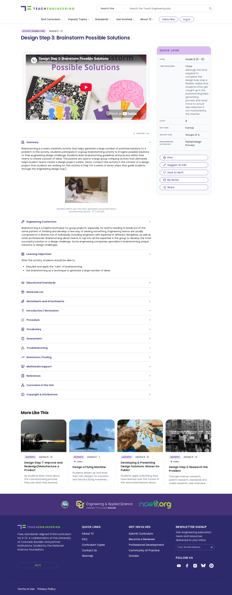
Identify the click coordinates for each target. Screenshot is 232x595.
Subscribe (168, 19)
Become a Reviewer (142, 539)
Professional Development (146, 545)
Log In (186, 19)
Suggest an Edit (176, 165)
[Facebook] (187, 566)
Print (170, 157)
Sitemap (87, 556)
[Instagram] (195, 566)
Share (170, 187)
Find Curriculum (50, 19)
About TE (145, 19)
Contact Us (89, 550)
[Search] (210, 8)
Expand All (143, 133)
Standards (101, 19)
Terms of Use (26, 589)
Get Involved (124, 19)
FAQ (84, 539)
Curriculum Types (93, 545)
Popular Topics (77, 19)
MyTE (38, 565)
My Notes (173, 180)
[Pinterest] (211, 566)
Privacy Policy (46, 589)
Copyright (99, 211)
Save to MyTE (175, 172)
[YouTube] (179, 566)
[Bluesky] (203, 566)
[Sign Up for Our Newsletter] (211, 547)
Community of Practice (144, 550)
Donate (134, 556)
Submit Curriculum (141, 533)
